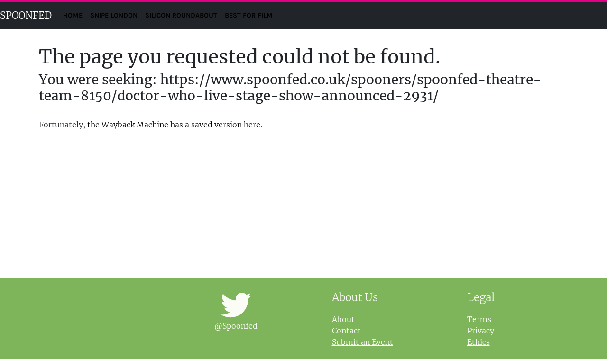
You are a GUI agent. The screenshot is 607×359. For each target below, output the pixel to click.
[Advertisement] (303, 204)
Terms (479, 319)
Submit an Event (362, 342)
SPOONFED (26, 15)
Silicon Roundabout (181, 15)
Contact (346, 330)
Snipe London (114, 15)
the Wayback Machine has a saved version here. (174, 124)
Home (74, 15)
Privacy (480, 330)
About (343, 319)
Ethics (478, 342)
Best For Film (249, 15)
